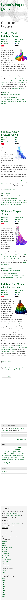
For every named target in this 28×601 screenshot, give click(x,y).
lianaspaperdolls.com (15, 536)
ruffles (16, 459)
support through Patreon (18, 88)
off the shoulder (16, 455)
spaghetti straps (10, 101)
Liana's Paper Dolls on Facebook (13, 513)
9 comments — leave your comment (11, 195)
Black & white (19, 39)
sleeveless (9, 460)
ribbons (10, 459)
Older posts (7, 376)
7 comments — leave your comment (11, 363)
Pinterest (3, 84)
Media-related (5, 555)
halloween (11, 453)
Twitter (23, 82)
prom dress (22, 368)
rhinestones (12, 277)
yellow (9, 463)
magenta (3, 277)
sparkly (20, 101)
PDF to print (5, 41)
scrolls (23, 459)
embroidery (5, 452)
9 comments (5, 141)
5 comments (5, 43)
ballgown (6, 368)
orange (21, 455)
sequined (17, 99)
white (5, 103)
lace (16, 453)
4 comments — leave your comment (11, 270)
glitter (5, 99)
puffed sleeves (21, 457)
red (7, 459)
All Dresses (5, 572)
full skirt (14, 368)
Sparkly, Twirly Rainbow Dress (9, 34)
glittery (8, 99)
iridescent (22, 275)
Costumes (13, 450)
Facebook (19, 82)
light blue (20, 200)
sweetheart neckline (16, 369)
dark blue (9, 200)
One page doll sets (6, 559)
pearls (9, 457)
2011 (3, 586)
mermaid (11, 455)
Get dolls (18, 41)
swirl (14, 204)
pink (12, 457)
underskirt (18, 204)
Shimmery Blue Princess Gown (10, 133)
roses (13, 459)
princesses (6, 204)
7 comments (5, 294)
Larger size (5, 39)
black (10, 368)
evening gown (12, 275)
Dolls (3, 543)
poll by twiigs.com (21, 439)
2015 (3, 578)
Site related (5, 561)
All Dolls (4, 571)
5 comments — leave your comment (11, 94)
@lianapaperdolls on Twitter (13, 515)
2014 (3, 580)
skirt (5, 101)
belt (13, 448)
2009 (3, 590)
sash (19, 459)
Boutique (4, 450)
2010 (3, 588)
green (4, 453)
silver (2, 101)
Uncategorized (5, 565)
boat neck (6, 275)
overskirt (8, 202)
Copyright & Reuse (16, 523)
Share (17, 43)
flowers (10, 452)
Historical (4, 549)
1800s (3, 448)
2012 (3, 584)
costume (8, 450)
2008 (3, 592)
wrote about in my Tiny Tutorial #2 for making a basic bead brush (13, 323)
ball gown (10, 448)
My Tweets (4, 471)
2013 (3, 582)
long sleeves (7, 455)
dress (13, 200)
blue (5, 200)
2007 (3, 594)
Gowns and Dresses (12, 97)
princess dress (18, 202)
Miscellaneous (5, 557)
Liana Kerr (14, 531)
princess (12, 202)
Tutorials (4, 563)
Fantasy (4, 545)
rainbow (12, 99)
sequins (22, 99)
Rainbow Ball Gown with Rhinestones (12, 285)
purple (7, 277)
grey (7, 453)
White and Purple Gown (11, 212)
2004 (3, 596)
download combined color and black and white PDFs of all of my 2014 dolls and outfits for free (14, 80)
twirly (2, 103)
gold (14, 452)
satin (21, 459)
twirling (24, 101)
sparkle (16, 101)
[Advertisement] (12, 117)
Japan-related (5, 553)
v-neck (21, 460)
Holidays (4, 551)
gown (16, 200)
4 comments (5, 221)
